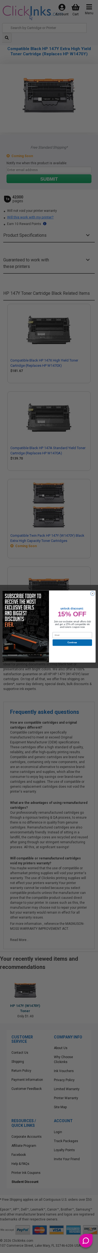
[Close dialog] (92, 593)
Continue (72, 642)
